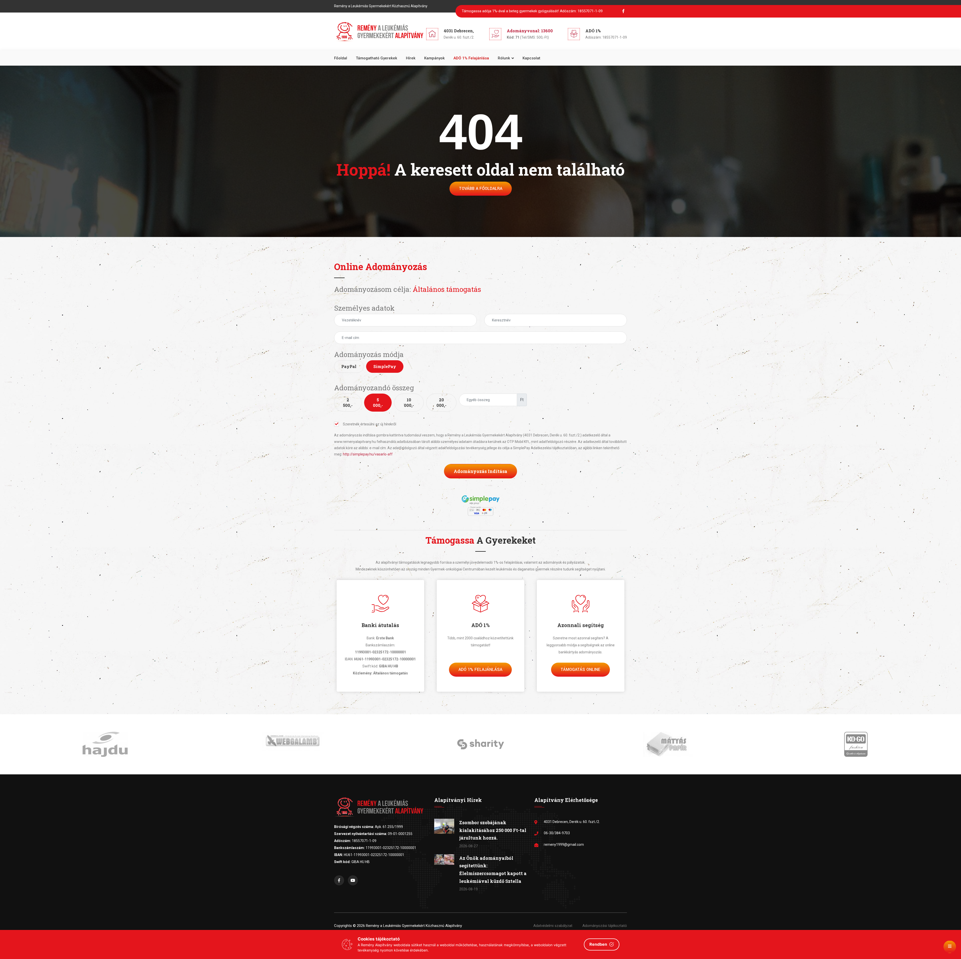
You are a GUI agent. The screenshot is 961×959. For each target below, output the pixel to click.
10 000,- (409, 402)
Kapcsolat (531, 58)
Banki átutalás (380, 625)
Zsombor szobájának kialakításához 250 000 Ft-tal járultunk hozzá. (492, 830)
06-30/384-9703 (557, 833)
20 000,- (441, 402)
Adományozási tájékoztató (604, 925)
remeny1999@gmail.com (564, 845)
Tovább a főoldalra (480, 188)
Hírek (410, 58)
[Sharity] (293, 744)
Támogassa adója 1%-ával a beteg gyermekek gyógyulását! (532, 11)
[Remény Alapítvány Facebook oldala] (339, 880)
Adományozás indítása (480, 471)
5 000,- (378, 402)
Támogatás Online (580, 669)
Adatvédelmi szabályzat (552, 925)
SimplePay (384, 366)
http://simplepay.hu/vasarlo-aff (368, 454)
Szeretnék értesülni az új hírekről (369, 424)
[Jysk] (856, 744)
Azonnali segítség (580, 625)
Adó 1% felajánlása (480, 669)
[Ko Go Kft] (668, 744)
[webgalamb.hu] (105, 741)
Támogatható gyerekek (376, 58)
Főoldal (340, 58)
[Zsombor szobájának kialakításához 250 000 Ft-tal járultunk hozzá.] (444, 826)
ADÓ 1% (480, 625)
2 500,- (348, 402)
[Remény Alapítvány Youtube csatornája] (353, 880)
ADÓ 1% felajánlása (471, 58)
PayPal (348, 366)
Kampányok (434, 58)
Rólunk (504, 58)
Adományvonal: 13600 (530, 30)
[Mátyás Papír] (480, 744)
